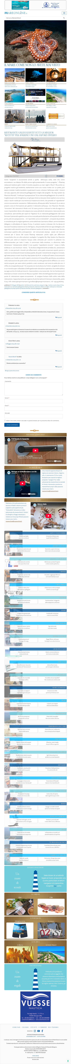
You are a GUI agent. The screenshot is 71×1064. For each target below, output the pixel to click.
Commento (8, 381)
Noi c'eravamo (53, 1027)
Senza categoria (40, 285)
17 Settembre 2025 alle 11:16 (13, 359)
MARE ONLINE (35, 1055)
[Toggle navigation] (64, 13)
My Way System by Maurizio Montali (20, 288)
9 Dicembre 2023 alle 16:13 (12, 326)
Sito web (7, 413)
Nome (7, 398)
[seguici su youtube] (38, 1031)
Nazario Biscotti (12, 356)
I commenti (42, 1027)
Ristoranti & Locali (31, 285)
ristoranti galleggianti (36, 288)
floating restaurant (29, 287)
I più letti (33, 1027)
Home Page (16, 1027)
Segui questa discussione (12, 370)
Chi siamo (25, 1027)
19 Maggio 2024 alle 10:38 (12, 344)
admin (22, 285)
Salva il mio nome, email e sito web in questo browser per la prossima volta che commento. (32, 420)
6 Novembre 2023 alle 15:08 (13, 308)
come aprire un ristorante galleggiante (14, 287)
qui (55, 886)
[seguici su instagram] (34, 1031)
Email (7, 405)
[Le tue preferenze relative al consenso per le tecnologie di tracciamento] (68, 1061)
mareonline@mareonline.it (50, 491)
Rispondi (59, 317)
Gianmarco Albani (39, 287)
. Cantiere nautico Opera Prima (56, 285)
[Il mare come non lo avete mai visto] (35, 41)
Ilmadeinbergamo (31, 1036)
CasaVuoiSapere (41, 1036)
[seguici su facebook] (42, 1031)
